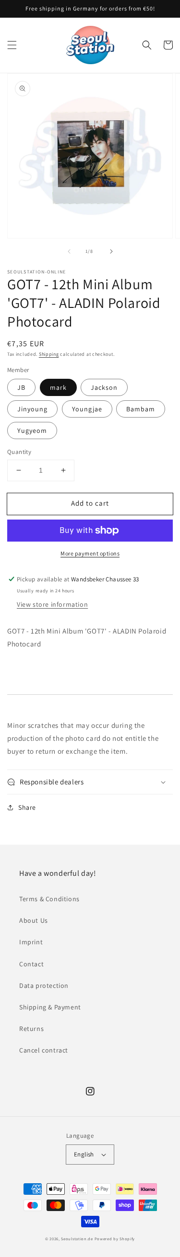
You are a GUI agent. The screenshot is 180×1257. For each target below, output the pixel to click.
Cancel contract (43, 1050)
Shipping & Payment (50, 1007)
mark (58, 387)
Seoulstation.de (77, 1238)
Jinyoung (32, 409)
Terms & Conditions (49, 899)
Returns (31, 1028)
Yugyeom (32, 430)
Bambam (140, 409)
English (84, 1154)
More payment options (90, 553)
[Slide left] (69, 251)
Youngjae (87, 409)
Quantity (19, 452)
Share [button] (27, 807)
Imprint (31, 942)
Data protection (44, 985)
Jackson (104, 387)
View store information (52, 604)
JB (21, 387)
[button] (12, 45)
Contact (31, 964)
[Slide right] (111, 251)
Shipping (49, 354)
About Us (33, 920)
